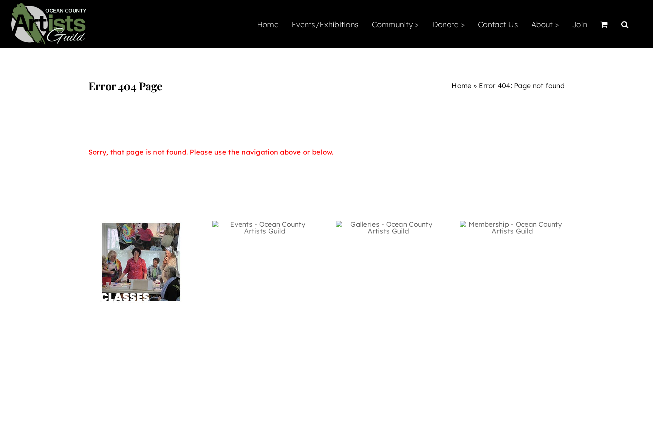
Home (461, 85)
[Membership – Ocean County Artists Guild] (512, 224)
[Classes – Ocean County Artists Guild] (141, 224)
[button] (624, 24)
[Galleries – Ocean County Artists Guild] (388, 224)
